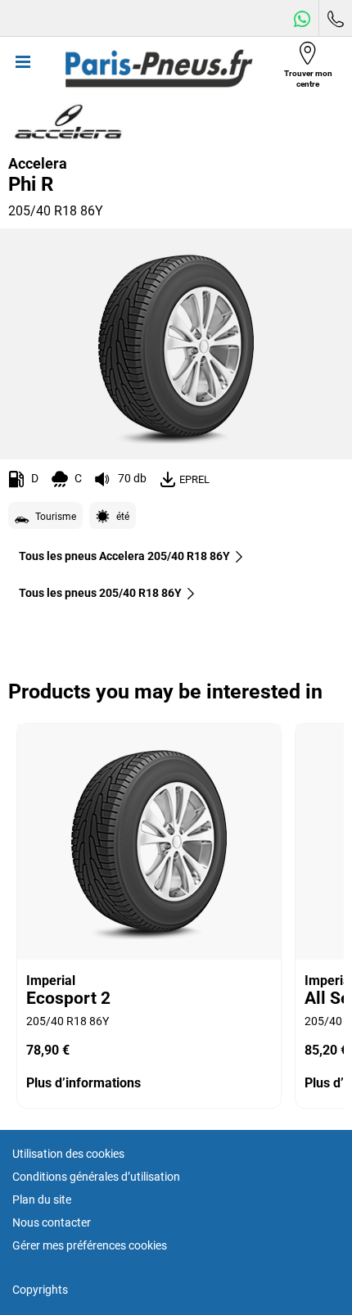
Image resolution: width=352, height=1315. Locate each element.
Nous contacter (51, 1222)
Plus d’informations (83, 1083)
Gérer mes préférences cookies (89, 1245)
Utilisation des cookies (68, 1153)
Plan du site (41, 1199)
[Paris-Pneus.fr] (159, 68)
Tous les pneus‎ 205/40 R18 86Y (100, 592)
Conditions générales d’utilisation (96, 1176)
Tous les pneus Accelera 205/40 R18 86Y (124, 556)
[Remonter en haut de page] (309, 1280)
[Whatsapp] (302, 18)
